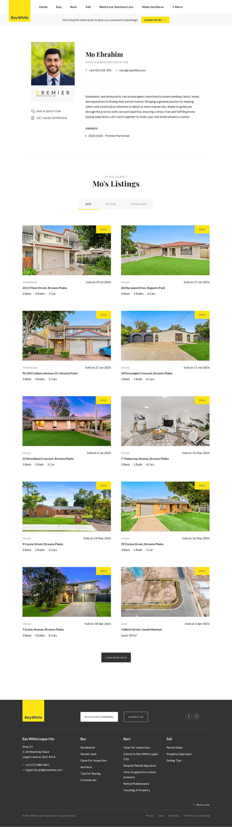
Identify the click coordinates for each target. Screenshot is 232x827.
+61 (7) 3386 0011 (38, 764)
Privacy (150, 815)
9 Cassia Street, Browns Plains (42, 544)
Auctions (86, 767)
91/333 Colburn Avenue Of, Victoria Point (50, 373)
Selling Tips (174, 760)
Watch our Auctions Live (116, 7)
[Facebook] (189, 716)
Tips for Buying (90, 773)
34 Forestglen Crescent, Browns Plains (147, 373)
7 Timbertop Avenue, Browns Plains (145, 458)
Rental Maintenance (136, 783)
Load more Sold (116, 657)
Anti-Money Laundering (197, 815)
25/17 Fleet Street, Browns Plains (44, 287)
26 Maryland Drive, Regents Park (143, 287)
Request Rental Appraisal (139, 765)
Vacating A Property (136, 790)
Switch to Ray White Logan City (140, 756)
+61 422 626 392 (100, 70)
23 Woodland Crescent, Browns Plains (48, 458)
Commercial (88, 780)
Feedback (173, 815)
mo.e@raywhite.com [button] (132, 70)
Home (43, 7)
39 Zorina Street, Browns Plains (142, 544)
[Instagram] (196, 716)
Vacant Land (88, 754)
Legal (161, 815)
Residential (87, 747)
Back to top (203, 804)
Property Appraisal (179, 754)
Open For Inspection (93, 760)
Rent (126, 739)
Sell (169, 739)
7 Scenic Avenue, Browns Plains (43, 629)
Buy (83, 739)
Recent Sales (175, 747)
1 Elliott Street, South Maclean (141, 629)
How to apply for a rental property (139, 774)
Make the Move (153, 7)
